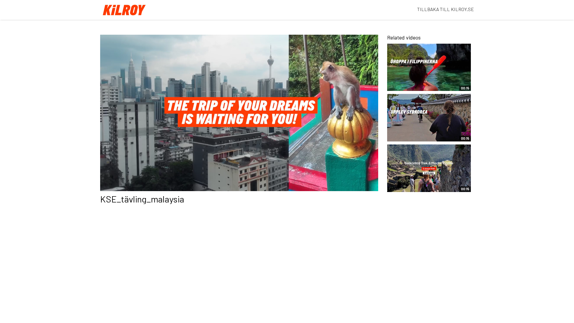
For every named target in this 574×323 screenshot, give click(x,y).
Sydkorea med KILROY (414, 136)
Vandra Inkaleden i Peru (416, 187)
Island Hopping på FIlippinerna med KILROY (417, 83)
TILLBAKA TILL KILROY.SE (445, 9)
